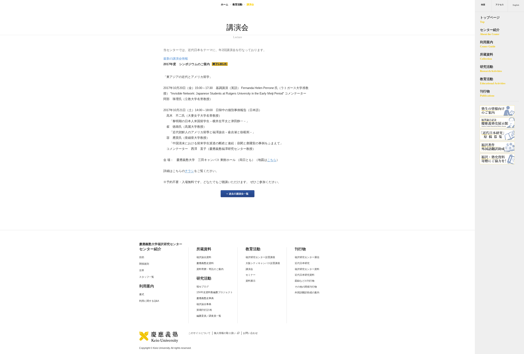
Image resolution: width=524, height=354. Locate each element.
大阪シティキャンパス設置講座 (263, 263)
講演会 (249, 269)
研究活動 (203, 278)
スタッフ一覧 (146, 276)
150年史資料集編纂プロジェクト (214, 292)
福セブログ (202, 286)
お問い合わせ (250, 333)
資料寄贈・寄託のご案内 (210, 269)
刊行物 (300, 249)
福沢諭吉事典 (203, 304)
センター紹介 (150, 249)
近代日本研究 (302, 263)
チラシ (189, 171)
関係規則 (144, 263)
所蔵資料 (203, 249)
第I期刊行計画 (204, 309)
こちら (271, 160)
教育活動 (237, 4)
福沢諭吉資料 (203, 257)
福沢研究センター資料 (307, 269)
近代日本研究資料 (304, 274)
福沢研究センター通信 (307, 257)
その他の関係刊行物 (306, 286)
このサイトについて (199, 333)
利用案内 (146, 286)
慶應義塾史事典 (205, 298)
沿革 (141, 270)
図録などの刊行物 (304, 280)
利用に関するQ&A (149, 300)
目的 (141, 257)
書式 (141, 294)
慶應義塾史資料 (205, 263)
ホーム (224, 4)
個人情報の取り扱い (226, 333)
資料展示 (250, 280)
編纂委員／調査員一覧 (208, 315)
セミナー (250, 274)
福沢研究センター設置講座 (260, 257)
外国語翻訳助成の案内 (307, 292)
